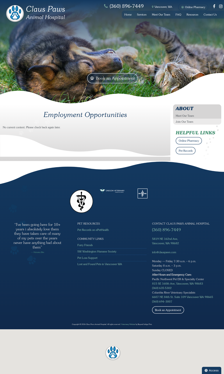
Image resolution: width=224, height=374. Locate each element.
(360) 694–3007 (162, 301)
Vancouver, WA (163, 6)
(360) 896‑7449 (127, 6)
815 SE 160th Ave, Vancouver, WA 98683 (177, 283)
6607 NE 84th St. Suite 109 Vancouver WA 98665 (182, 297)
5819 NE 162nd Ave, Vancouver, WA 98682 (165, 241)
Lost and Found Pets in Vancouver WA (99, 264)
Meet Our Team (161, 14)
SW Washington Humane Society (96, 251)
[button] (113, 353)
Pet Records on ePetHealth (93, 229)
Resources (192, 14)
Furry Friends (85, 245)
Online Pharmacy (196, 8)
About (184, 108)
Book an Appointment (116, 79)
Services (141, 14)
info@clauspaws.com (164, 252)
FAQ (178, 14)
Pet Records (186, 150)
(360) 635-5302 (162, 288)
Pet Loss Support (87, 257)
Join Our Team (184, 121)
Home (128, 14)
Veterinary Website (128, 324)
